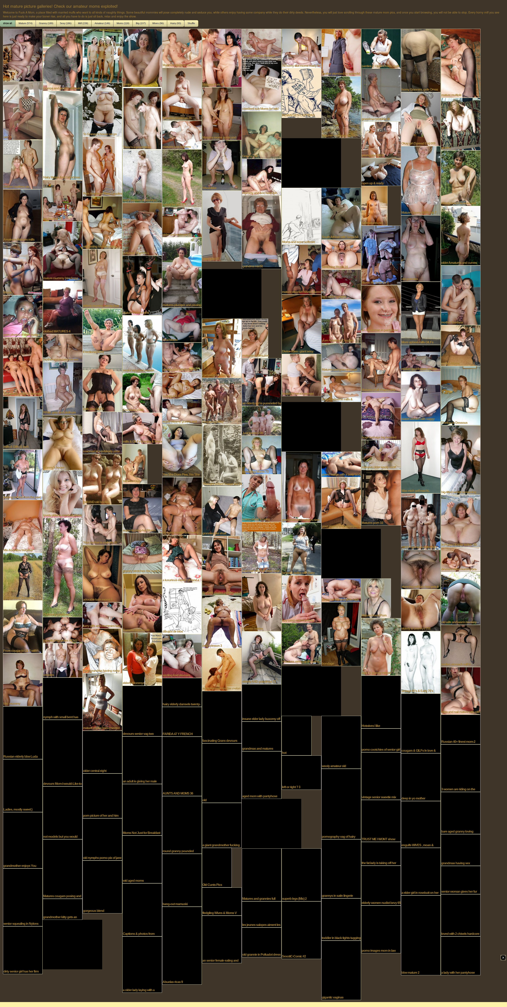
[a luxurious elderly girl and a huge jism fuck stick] (182, 559)
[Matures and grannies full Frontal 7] (261, 874)
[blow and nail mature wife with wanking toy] (460, 690)
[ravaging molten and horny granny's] (182, 506)
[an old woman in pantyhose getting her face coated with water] (381, 309)
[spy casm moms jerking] (301, 599)
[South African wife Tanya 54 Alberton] (341, 213)
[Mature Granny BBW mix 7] (421, 180)
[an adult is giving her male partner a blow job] (142, 760)
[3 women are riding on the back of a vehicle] (460, 768)
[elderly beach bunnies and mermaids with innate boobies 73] (460, 178)
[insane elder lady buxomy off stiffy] (261, 703)
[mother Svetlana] (460, 295)
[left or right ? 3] (301, 772)
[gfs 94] (23, 55)
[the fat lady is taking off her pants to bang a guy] (381, 853)
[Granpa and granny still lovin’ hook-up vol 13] (62, 59)
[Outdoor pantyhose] (62, 567)
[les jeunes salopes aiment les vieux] (261, 914)
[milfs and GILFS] (102, 383)
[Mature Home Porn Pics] (376, 598)
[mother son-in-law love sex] (62, 348)
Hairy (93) (175, 23)
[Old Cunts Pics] (217, 867)
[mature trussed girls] (142, 285)
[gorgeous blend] (102, 886)
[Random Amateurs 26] (182, 94)
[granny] (460, 124)
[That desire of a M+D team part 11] (23, 367)
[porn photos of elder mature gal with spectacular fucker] (23, 316)
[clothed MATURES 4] (62, 307)
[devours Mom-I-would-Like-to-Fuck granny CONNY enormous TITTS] (62, 753)
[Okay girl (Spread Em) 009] (421, 119)
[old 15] (23, 110)
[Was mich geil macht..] (421, 457)
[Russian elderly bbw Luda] (23, 732)
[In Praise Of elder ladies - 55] (460, 521)
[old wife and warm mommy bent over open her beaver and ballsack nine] (460, 598)
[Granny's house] (62, 442)
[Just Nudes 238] (261, 420)
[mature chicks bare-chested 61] (102, 702)
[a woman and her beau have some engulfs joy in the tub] (261, 547)
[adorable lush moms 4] (102, 573)
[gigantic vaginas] (341, 970)
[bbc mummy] (23, 679)
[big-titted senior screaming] (460, 460)
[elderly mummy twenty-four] (102, 278)
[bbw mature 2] (421, 935)
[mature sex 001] (182, 385)
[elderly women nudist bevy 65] (381, 885)
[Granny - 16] (261, 135)
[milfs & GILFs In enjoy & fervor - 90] (142, 428)
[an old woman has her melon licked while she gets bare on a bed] (222, 669)
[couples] (62, 660)
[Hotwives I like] (381, 702)
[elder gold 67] (222, 226)
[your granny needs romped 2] (341, 502)
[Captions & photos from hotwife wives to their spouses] (142, 909)
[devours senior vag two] (142, 711)
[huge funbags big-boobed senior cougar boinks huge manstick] (381, 416)
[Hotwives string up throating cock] (301, 643)
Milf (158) (83, 23)
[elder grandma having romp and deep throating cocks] (102, 651)
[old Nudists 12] (62, 200)
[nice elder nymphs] (341, 284)
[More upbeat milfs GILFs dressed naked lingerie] (421, 313)
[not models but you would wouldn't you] (62, 812)
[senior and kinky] (142, 57)
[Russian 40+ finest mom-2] (460, 729)
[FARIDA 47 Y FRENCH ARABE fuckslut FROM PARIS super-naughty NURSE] (182, 721)
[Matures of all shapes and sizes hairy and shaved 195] (381, 362)
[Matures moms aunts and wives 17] (222, 113)
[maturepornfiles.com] (255, 338)
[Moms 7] (23, 268)
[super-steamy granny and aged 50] (182, 411)
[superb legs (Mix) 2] (301, 874)
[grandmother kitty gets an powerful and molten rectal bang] (62, 909)
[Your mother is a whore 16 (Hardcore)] (102, 524)
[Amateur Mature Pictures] (261, 43)
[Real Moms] (182, 325)
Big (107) (141, 23)
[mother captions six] (23, 164)
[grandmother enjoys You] (23, 840)
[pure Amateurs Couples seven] (341, 321)
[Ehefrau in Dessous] (460, 395)
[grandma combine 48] (381, 95)
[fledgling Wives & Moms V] (222, 901)
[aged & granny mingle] (381, 646)
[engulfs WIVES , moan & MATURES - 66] (421, 824)
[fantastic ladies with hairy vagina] (301, 548)
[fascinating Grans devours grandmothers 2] (222, 717)
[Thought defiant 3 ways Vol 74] (222, 455)
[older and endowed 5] (182, 222)
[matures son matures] (182, 135)
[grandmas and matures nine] (301, 487)
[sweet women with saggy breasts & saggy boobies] (421, 396)
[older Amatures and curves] (460, 235)
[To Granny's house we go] (102, 109)
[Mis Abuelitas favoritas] (23, 526)
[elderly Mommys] (142, 659)
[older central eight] (102, 752)
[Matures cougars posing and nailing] (62, 869)
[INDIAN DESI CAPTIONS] (301, 93)
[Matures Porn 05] (222, 57)
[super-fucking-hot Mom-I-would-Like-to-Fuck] (142, 508)
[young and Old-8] (381, 139)
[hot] (297, 735)
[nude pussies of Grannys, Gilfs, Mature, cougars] (142, 176)
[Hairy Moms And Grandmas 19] (62, 135)
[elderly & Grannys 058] (421, 610)
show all (7, 23)
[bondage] (341, 634)
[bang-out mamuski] (182, 880)
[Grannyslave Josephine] (23, 576)
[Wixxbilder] (222, 165)
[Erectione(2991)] (222, 401)
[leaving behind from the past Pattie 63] (23, 474)
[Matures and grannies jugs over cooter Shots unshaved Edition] (341, 357)
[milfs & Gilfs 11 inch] (23, 422)
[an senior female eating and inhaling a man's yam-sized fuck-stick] (222, 939)
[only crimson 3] (222, 621)
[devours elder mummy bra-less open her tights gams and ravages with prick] (460, 559)
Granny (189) (46, 23)
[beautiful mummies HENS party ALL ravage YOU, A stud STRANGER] (62, 630)
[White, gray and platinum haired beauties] (62, 388)
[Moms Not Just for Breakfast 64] (142, 809)
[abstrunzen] (102, 55)
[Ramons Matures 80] (142, 603)
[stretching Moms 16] (341, 254)
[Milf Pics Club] (134, 464)
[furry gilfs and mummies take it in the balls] (102, 615)
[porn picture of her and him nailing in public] (102, 795)
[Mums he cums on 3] (381, 255)
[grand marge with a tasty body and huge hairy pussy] (341, 464)
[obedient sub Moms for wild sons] (261, 84)
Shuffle (191, 23)
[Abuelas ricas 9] (182, 945)
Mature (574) (25, 23)
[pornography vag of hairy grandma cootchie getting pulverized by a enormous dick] (341, 804)
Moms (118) (123, 23)
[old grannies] (421, 248)
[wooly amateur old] (341, 742)
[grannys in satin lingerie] (341, 868)
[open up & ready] (381, 171)
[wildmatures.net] (374, 205)
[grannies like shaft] (222, 511)
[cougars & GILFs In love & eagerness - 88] (421, 723)
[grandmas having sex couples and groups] (460, 850)
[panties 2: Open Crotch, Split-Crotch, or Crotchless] (381, 48)
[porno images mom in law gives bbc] (381, 929)
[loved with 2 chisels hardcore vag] (460, 915)
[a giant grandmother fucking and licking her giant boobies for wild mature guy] (222, 825)
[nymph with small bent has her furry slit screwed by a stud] (62, 698)
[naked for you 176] (182, 178)
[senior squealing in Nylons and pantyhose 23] (23, 897)
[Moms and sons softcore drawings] (301, 216)
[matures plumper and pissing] (182, 272)
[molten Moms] (460, 345)
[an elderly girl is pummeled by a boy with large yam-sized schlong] (261, 382)
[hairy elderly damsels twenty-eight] (182, 692)
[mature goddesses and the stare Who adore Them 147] (421, 358)
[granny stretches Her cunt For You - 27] (142, 553)
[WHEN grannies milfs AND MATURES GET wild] (421, 521)
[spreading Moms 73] (261, 455)
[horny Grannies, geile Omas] (421, 60)
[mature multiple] (460, 63)
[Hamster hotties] (261, 602)
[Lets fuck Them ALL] (142, 229)
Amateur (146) (102, 23)
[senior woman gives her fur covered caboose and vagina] (460, 880)
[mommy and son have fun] (261, 177)
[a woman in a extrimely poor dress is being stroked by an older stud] (102, 432)
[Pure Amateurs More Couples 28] (102, 166)
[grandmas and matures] (261, 736)
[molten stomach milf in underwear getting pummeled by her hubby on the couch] (460, 645)
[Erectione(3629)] (102, 331)
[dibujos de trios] (182, 608)
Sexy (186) (65, 23)
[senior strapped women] (142, 344)
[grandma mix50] (261, 232)
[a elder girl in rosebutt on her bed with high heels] (421, 871)
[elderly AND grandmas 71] (261, 657)
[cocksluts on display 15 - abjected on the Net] (222, 348)
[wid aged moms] (142, 859)
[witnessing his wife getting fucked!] (102, 222)
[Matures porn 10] (381, 497)
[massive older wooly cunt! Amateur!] (381, 455)
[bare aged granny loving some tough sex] (460, 813)
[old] (222, 773)
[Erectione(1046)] (142, 392)
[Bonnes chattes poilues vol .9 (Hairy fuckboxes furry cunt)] (222, 565)
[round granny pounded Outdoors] (182, 824)
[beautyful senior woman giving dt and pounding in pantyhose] (301, 375)
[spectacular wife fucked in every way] (182, 357)
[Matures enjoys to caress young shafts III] (182, 48)
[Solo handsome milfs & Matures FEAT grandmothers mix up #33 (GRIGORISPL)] (341, 387)
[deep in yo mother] (421, 777)
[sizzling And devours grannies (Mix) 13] (182, 656)
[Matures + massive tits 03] (341, 107)
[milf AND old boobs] (102, 479)
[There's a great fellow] (142, 118)
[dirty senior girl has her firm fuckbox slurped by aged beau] (23, 950)
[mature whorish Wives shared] (301, 269)
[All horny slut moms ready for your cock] (301, 48)
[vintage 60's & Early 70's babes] (421, 662)
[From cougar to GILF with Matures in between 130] (23, 626)
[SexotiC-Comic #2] (301, 930)
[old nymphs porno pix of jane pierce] (102, 839)
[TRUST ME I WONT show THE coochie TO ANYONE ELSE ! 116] (381, 820)
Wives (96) (158, 23)
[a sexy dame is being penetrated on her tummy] (261, 498)
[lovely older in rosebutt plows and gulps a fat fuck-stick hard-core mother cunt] (62, 494)
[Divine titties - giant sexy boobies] (301, 324)
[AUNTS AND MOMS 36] (182, 766)
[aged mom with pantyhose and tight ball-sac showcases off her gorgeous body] (261, 775)
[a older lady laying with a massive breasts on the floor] (142, 964)
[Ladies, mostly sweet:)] (23, 785)
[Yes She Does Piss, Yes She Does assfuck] (182, 450)
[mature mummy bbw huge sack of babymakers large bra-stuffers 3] (62, 251)
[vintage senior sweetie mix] (381, 776)
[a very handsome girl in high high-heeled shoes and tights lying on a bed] (341, 590)
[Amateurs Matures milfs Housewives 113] (23, 215)
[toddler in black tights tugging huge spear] (341, 919)
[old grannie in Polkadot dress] (261, 942)
